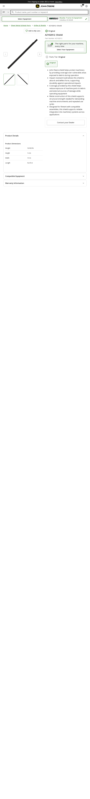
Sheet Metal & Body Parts (21, 25)
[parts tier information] (47, 57)
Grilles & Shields (40, 25)
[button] (24, 19)
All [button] (4, 12)
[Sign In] (86, 6)
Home (6, 25)
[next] (40, 54)
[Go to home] (45, 6)
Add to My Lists (34, 31)
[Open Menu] (4, 6)
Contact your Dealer (65, 122)
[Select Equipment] (50, 45)
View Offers (58, 2)
